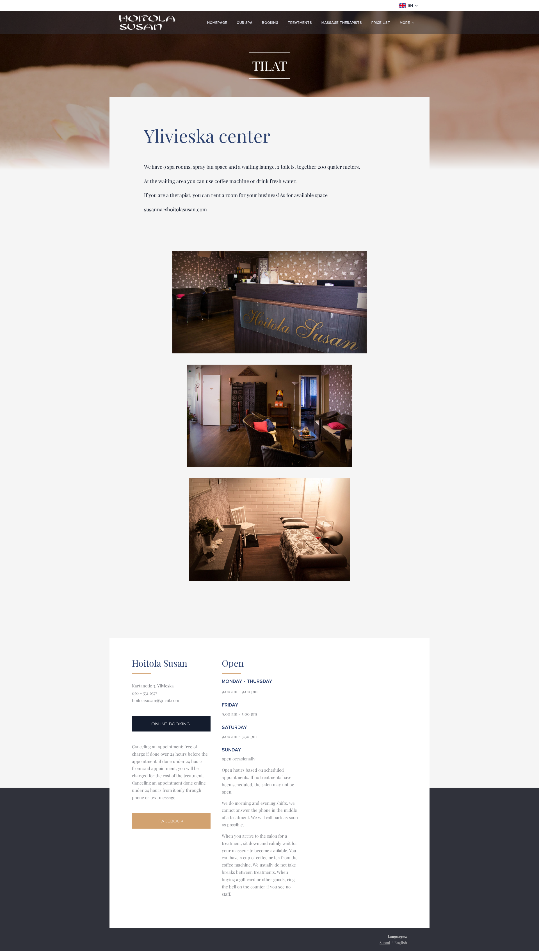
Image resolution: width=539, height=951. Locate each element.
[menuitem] (217, 23)
